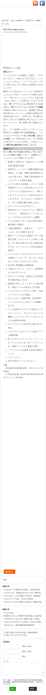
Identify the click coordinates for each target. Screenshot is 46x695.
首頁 (12, 20)
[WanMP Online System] (15, 14)
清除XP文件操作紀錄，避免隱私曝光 (24, 632)
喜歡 (10, 572)
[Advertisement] (23, 49)
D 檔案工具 (29, 20)
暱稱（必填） (27, 646)
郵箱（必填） (27, 651)
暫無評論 (23, 32)
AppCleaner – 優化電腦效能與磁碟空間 (19, 625)
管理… (32, 689)
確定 (12, 689)
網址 (24, 656)
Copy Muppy (9, 613)
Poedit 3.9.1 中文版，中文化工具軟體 (18, 599)
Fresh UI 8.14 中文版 (18, 635)
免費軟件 (19, 20)
